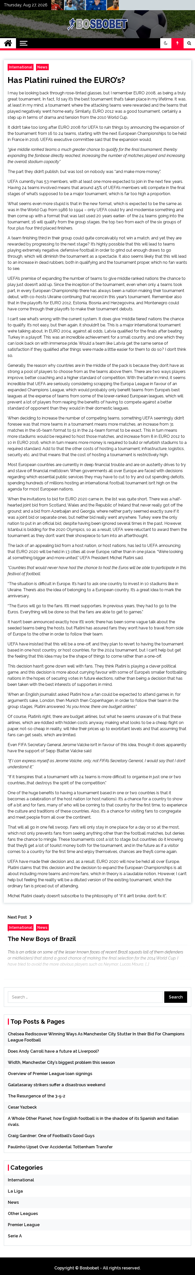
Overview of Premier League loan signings (50, 1073)
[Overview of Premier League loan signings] (88, 6)
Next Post (17, 917)
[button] (165, 43)
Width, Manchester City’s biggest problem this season (61, 1062)
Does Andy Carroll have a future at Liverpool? (53, 1051)
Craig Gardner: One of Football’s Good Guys (51, 1135)
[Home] (8, 43)
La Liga (15, 1191)
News (42, 67)
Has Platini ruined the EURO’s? (66, 80)
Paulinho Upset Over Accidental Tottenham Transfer (60, 1146)
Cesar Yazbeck (22, 1107)
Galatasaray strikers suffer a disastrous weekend (56, 1084)
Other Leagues (23, 1213)
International (20, 67)
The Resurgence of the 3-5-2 (36, 1096)
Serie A (15, 1236)
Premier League (24, 1224)
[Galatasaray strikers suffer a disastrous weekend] (109, 6)
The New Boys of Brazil (42, 939)
